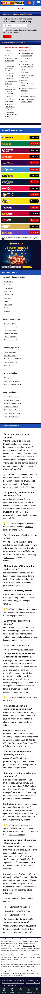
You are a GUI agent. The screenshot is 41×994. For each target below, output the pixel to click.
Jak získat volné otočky (11, 340)
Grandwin (7, 308)
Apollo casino (8, 304)
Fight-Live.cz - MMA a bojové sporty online (11, 61)
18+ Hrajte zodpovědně (33, 983)
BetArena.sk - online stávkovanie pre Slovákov (10, 99)
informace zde (5, 964)
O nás (3, 980)
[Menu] (38, 3)
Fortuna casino (8, 288)
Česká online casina (10, 352)
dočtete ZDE (24, 645)
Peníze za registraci (10, 330)
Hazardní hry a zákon (10, 362)
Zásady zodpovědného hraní (17, 911)
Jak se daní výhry (9, 365)
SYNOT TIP (7, 291)
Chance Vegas (8, 295)
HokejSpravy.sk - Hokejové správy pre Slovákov (27, 83)
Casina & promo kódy (10, 337)
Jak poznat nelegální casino (12, 384)
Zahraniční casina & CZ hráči (12, 359)
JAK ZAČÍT (9, 558)
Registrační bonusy (10, 323)
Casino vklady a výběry (11, 397)
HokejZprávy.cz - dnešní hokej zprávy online (10, 76)
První (18, 8)
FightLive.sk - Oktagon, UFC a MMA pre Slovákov (10, 107)
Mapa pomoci (22, 973)
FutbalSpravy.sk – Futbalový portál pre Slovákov (11, 114)
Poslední (23, 8)
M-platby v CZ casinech (11, 407)
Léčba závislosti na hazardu (17, 907)
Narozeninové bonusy (10, 327)
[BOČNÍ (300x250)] (16, 268)
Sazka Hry (7, 301)
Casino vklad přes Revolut (12, 413)
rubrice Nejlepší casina (24, 487)
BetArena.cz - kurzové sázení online (9, 53)
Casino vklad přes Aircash (11, 416)
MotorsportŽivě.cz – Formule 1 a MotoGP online (11, 91)
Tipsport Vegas (8, 281)
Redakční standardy (20, 980)
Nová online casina (10, 355)
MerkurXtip (7, 311)
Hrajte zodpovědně (6, 955)
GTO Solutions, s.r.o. (10, 985)
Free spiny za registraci (11, 333)
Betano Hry (7, 285)
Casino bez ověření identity (12, 381)
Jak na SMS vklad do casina (12, 403)
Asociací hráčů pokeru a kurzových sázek (26, 950)
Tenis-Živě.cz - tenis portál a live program (11, 84)
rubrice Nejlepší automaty (14, 615)
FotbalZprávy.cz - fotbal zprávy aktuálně (10, 68)
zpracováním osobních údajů (23, 30)
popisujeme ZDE (25, 649)
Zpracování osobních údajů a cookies (13, 983)
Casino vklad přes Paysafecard (13, 410)
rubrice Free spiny (17, 835)
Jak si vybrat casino (10, 378)
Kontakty (9, 980)
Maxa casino (8, 298)
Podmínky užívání (33, 980)
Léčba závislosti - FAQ (15, 915)
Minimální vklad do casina (11, 400)
